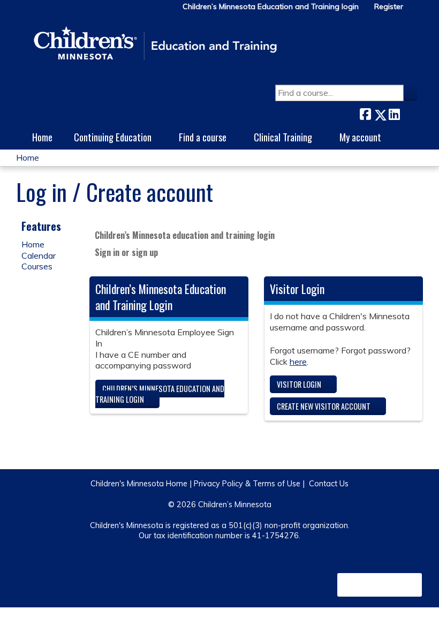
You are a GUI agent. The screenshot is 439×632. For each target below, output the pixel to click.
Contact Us (329, 483)
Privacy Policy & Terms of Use (247, 483)
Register (388, 7)
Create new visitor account (323, 406)
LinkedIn (394, 113)
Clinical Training (283, 137)
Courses (36, 266)
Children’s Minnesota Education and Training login (271, 7)
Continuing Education (113, 137)
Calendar (38, 255)
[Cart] (414, 10)
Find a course (202, 137)
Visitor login (299, 384)
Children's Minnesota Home (138, 483)
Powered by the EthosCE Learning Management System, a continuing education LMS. (379, 585)
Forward (408, 112)
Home (42, 137)
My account (360, 137)
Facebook (365, 113)
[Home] (155, 43)
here (298, 361)
